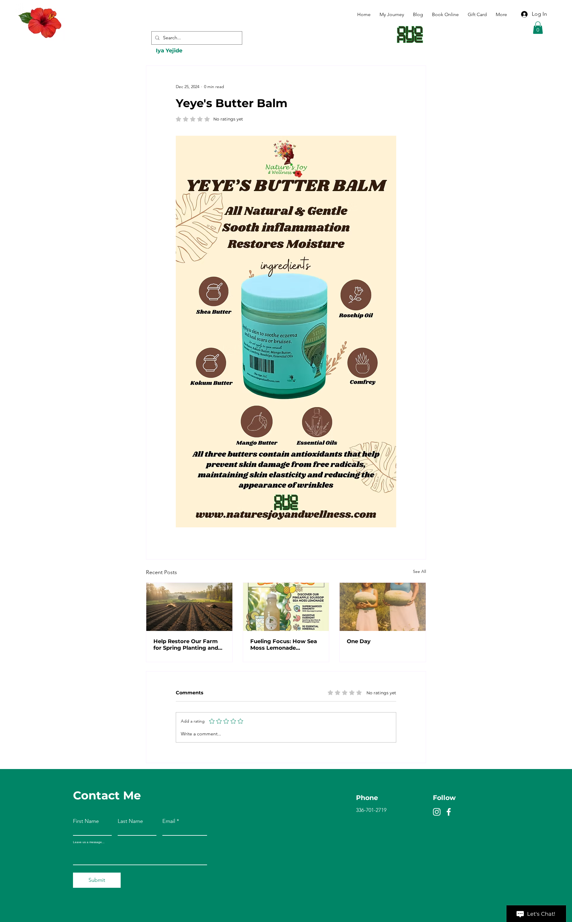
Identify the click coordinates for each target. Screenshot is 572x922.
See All (419, 571)
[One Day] (383, 607)
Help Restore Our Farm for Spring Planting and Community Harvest (185, 644)
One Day (359, 641)
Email (168, 821)
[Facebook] (449, 812)
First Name (86, 821)
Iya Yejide (169, 50)
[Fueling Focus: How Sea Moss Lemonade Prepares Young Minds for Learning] (286, 607)
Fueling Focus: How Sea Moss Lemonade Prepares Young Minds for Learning (283, 644)
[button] (538, 27)
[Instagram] (437, 812)
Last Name (130, 821)
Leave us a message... (89, 842)
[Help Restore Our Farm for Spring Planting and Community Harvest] (189, 607)
